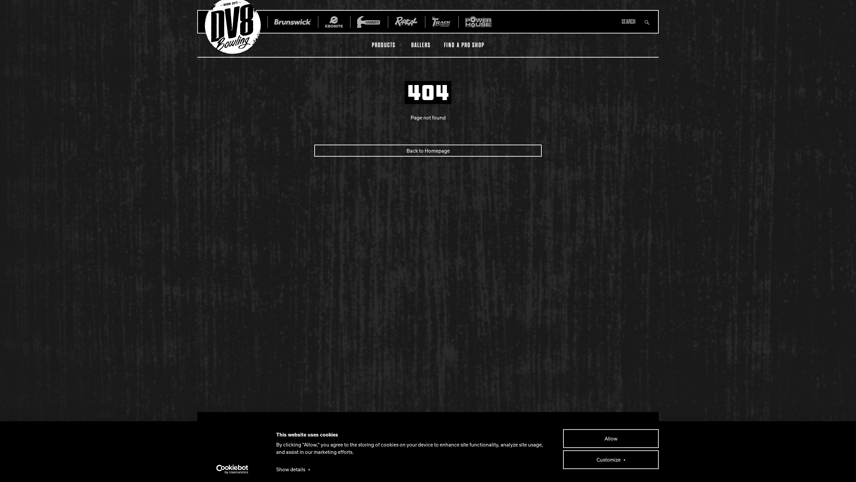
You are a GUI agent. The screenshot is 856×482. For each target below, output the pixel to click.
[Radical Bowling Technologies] (406, 22)
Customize (609, 459)
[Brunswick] (292, 22)
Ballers (421, 45)
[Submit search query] (647, 22)
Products (384, 45)
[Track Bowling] (442, 22)
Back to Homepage (428, 150)
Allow (611, 438)
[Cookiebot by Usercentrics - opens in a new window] (232, 469)
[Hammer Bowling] (369, 22)
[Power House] (478, 22)
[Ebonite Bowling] (334, 22)
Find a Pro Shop (464, 45)
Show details (290, 469)
